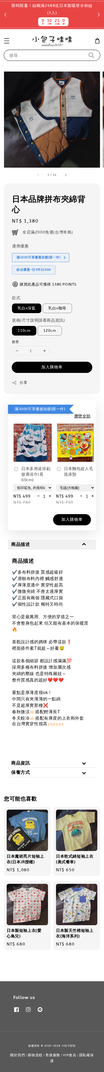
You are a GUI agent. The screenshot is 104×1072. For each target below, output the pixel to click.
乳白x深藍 (27, 308)
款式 (16, 297)
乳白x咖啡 (57, 308)
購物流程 (35, 1055)
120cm (49, 330)
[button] (7, 41)
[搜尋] (91, 55)
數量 (15, 342)
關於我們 (17, 1055)
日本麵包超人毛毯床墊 (78, 471)
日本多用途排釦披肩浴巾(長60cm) (35, 474)
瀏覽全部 (82, 416)
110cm (24, 330)
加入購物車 (52, 367)
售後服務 (52, 1055)
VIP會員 (69, 1055)
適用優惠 (20, 246)
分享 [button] (23, 382)
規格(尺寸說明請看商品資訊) (38, 320)
